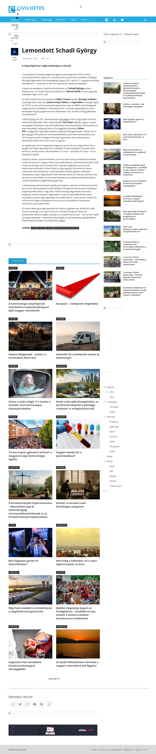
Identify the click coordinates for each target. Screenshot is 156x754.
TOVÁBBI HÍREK (18, 261)
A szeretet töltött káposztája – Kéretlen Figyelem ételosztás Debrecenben (132, 276)
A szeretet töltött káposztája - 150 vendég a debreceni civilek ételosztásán (134, 261)
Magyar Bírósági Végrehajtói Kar (66, 228)
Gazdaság (46, 19)
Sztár (112, 466)
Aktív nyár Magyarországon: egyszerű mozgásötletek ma (135, 229)
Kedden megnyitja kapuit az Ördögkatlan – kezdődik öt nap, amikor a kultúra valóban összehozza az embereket (76, 613)
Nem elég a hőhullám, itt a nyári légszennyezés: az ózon (76, 562)
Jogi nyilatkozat (115, 750)
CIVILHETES (30, 8)
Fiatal (73, 19)
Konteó (113, 481)
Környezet (14, 467)
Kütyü (12, 525)
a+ (16, 43)
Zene (112, 397)
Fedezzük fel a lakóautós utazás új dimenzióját (77, 356)
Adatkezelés (128, 750)
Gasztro (113, 436)
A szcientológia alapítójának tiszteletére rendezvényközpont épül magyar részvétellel (29, 307)
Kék (111, 471)
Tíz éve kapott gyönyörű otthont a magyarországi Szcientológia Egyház (30, 456)
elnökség (41, 228)
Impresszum (103, 750)
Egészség (61, 417)
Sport (112, 431)
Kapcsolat (138, 750)
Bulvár (60, 268)
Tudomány (30, 19)
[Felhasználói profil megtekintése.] (14, 51)
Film (112, 392)
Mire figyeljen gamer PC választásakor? (24, 562)
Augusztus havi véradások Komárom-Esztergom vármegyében (25, 665)
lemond (49, 228)
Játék (112, 441)
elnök (33, 228)
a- (13, 44)
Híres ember (14, 59)
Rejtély (113, 476)
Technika (114, 406)
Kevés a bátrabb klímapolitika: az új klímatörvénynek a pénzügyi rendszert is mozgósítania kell (77, 405)
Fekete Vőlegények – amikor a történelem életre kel (27, 356)
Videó (84, 19)
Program (114, 421)
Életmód (60, 19)
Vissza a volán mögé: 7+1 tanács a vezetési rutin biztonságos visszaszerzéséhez (29, 405)
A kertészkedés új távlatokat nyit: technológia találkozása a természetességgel (134, 245)
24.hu (62, 220)
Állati (112, 451)
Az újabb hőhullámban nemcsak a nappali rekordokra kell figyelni (77, 663)
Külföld (13, 268)
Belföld (47, 58)
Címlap (94, 750)
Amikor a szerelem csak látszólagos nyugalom (71, 504)
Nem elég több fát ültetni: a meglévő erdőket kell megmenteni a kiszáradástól (134, 215)
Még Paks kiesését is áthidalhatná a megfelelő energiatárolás (30, 609)
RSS (146, 750)
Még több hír (54, 679)
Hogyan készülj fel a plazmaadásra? (68, 454)
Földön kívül (116, 486)
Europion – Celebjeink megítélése (77, 303)
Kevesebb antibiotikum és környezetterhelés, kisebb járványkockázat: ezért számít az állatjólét (134, 291)
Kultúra (15, 19)
